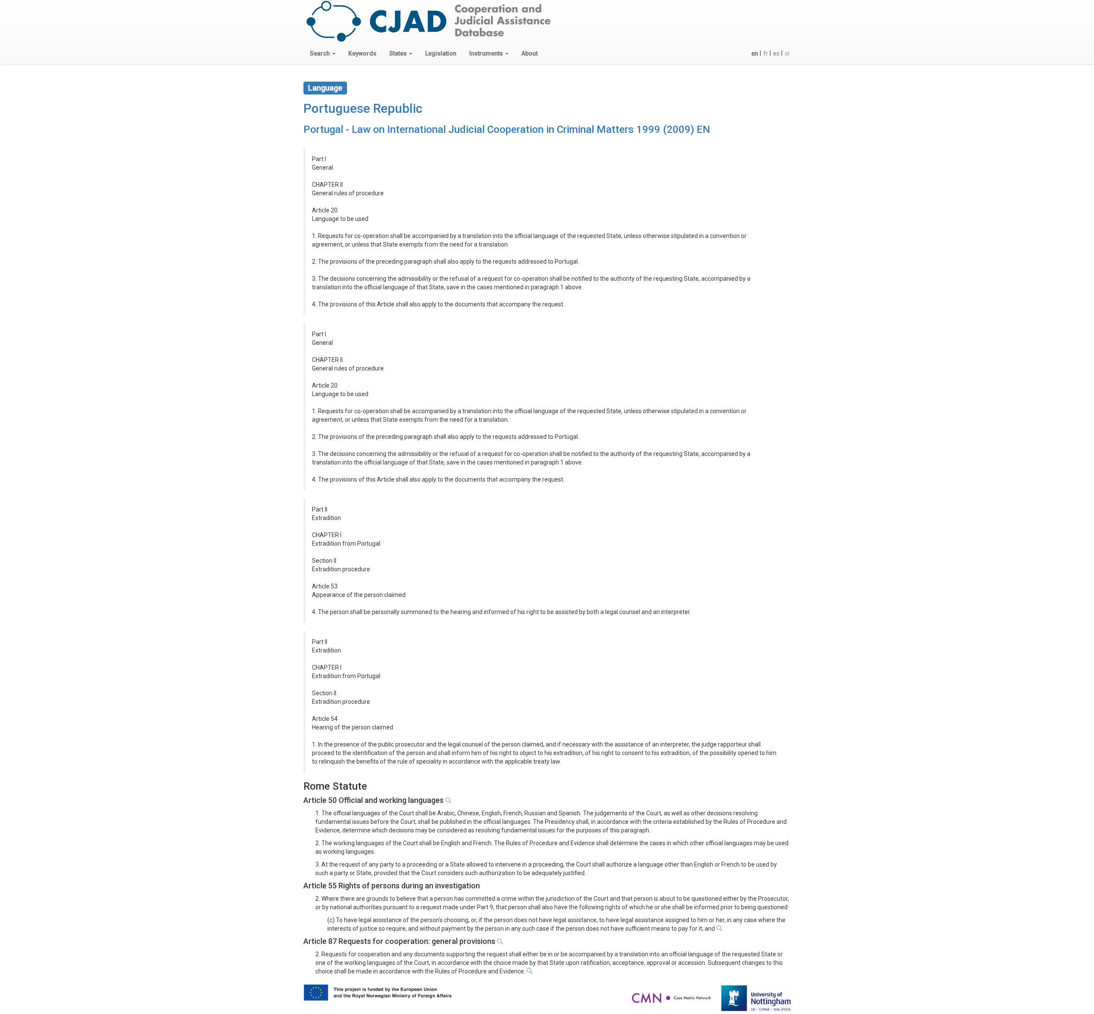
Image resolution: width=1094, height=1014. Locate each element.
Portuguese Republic (362, 108)
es (776, 53)
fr (765, 53)
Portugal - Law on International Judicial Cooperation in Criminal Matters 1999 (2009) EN (506, 129)
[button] (322, 53)
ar (787, 53)
